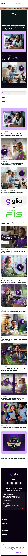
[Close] (25, 543)
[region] (14, 548)
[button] (14, 516)
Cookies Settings (19, 552)
